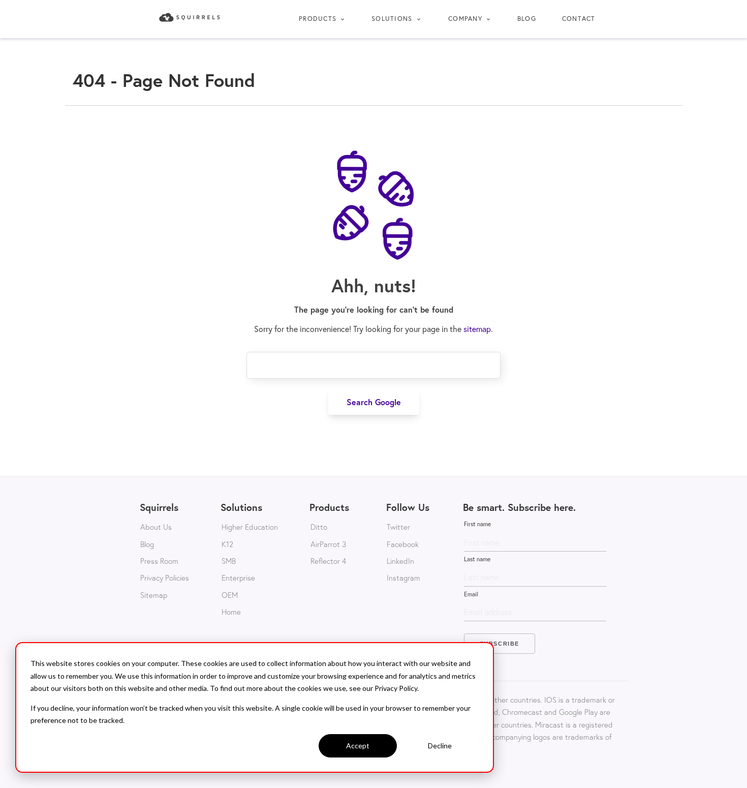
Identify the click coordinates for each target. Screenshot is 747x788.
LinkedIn (400, 561)
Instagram (403, 577)
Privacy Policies (164, 577)
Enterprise (238, 577)
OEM (230, 595)
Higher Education (250, 527)
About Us (156, 527)
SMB (229, 561)
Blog (526, 18)
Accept (357, 745)
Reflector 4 (328, 561)
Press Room (159, 561)
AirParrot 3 (328, 544)
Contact (579, 18)
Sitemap (153, 595)
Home (231, 612)
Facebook (403, 544)
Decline (440, 745)
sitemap (477, 328)
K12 (227, 544)
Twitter (398, 527)
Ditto (318, 527)
